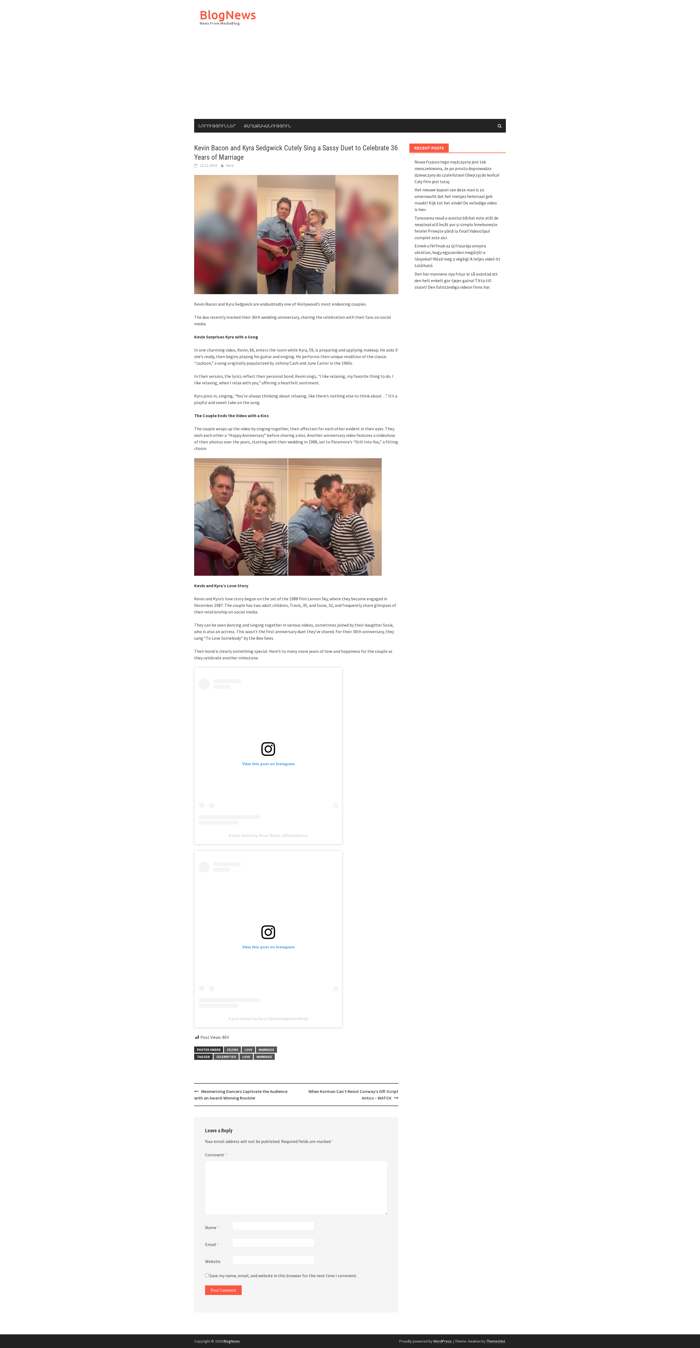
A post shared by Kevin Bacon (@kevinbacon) (268, 835)
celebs (232, 1050)
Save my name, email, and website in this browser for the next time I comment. (283, 1275)
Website (212, 1261)
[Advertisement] (350, 78)
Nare (230, 165)
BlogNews (228, 14)
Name (212, 1227)
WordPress (442, 1341)
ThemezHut (495, 1341)
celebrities (226, 1057)
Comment (216, 1154)
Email (212, 1244)
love (248, 1050)
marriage (266, 1050)
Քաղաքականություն (267, 125)
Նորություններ (217, 125)
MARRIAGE (264, 1057)
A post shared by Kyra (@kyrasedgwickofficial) (268, 1018)
